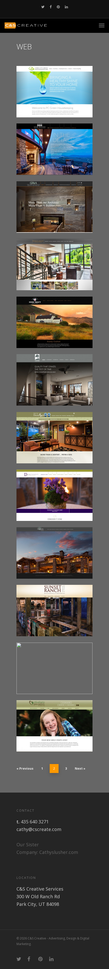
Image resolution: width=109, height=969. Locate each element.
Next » (80, 768)
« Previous (24, 768)
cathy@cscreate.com (38, 829)
